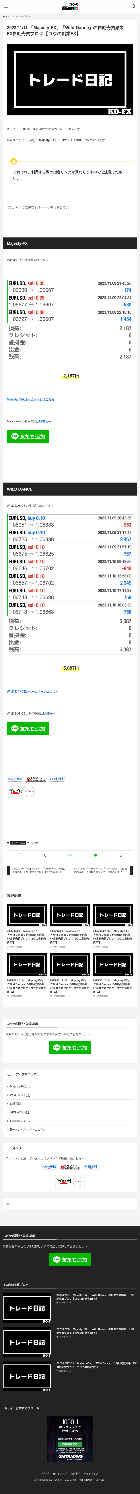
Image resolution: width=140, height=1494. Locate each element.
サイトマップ (91, 1473)
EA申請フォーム (21, 1121)
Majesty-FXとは (20, 1086)
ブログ (35, 842)
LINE (42, 421)
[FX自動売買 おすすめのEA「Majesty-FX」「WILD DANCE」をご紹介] (70, 6)
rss (7, 1203)
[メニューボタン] (6, 6)
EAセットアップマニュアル (28, 1129)
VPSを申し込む (20, 1112)
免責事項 (75, 1473)
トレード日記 (18, 842)
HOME (45, 1473)
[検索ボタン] (133, 6)
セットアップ (60, 1473)
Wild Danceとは (20, 1095)
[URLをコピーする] (121, 855)
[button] (19, 855)
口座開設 (16, 1103)
